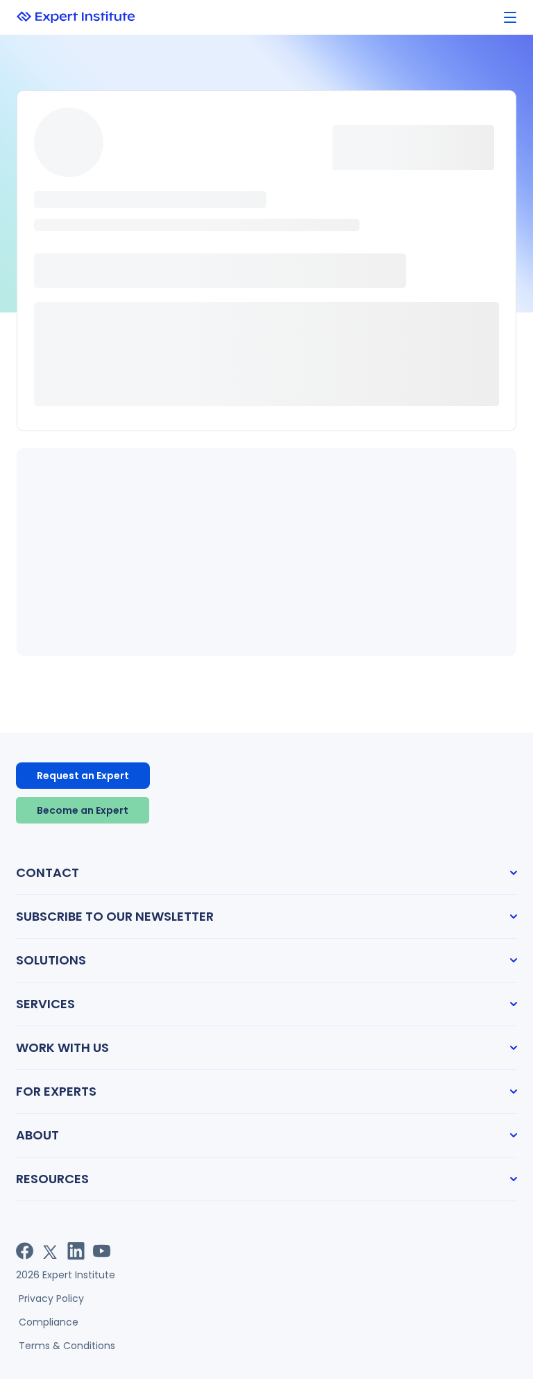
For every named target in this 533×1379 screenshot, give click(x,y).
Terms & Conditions (67, 1345)
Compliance (48, 1322)
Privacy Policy (51, 1298)
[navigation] (510, 18)
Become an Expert (82, 810)
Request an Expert (83, 776)
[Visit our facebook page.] (24, 1251)
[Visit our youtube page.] (101, 1251)
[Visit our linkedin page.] (76, 1251)
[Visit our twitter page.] (50, 1251)
